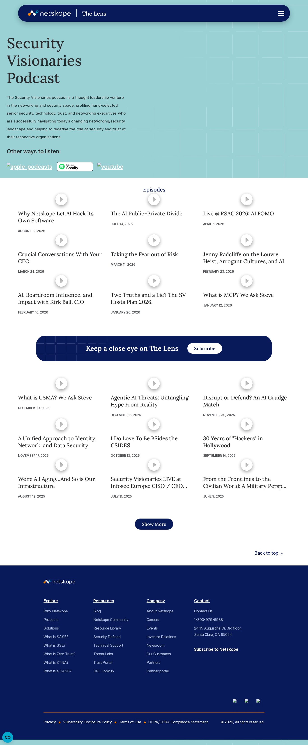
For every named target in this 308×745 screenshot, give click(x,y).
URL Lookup (103, 671)
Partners (153, 662)
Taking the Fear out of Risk (144, 254)
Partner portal (158, 671)
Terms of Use (130, 722)
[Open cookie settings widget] (7, 737)
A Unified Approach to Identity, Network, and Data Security (57, 442)
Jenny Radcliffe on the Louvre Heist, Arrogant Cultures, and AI (243, 258)
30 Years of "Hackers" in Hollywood (233, 442)
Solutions (51, 628)
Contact (202, 600)
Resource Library (107, 628)
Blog (97, 611)
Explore (51, 600)
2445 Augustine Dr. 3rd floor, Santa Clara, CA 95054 (217, 631)
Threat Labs (103, 654)
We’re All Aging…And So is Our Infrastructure (56, 482)
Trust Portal (102, 662)
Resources (103, 600)
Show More (154, 524)
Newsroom (156, 645)
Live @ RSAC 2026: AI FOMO (238, 213)
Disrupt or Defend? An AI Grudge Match (245, 401)
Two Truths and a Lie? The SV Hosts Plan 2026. (148, 298)
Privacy (50, 722)
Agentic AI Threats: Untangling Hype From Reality (149, 401)
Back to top (266, 553)
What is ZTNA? (56, 662)
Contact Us (203, 611)
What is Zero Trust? (59, 654)
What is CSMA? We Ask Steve (55, 397)
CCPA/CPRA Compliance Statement (178, 722)
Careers (153, 619)
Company (156, 600)
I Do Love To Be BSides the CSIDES (144, 442)
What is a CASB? (57, 671)
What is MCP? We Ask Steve (238, 294)
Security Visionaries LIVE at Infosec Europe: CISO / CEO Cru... (147, 482)
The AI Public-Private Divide (146, 213)
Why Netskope (56, 611)
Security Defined (107, 636)
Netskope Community (111, 619)
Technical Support (108, 645)
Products (51, 619)
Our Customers (159, 654)
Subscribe (204, 348)
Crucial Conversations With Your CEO (60, 258)
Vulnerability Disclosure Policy (87, 722)
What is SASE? (56, 636)
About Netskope (160, 611)
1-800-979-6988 (208, 619)
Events (152, 628)
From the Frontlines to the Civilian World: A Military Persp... (244, 482)
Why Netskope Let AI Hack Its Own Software (56, 217)
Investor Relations (161, 636)
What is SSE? (55, 645)
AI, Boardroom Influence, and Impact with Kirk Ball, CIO (55, 298)
